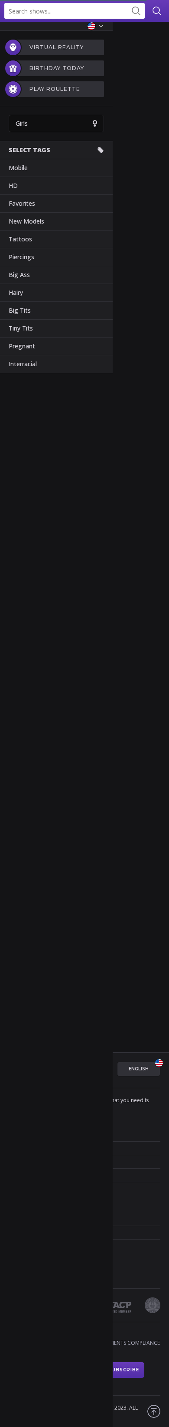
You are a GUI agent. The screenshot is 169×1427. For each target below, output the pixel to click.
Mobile (18, 168)
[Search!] (136, 11)
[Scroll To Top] (153, 1411)
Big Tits (20, 310)
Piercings (21, 257)
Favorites (22, 203)
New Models (26, 221)
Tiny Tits (21, 328)
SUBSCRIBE (123, 1370)
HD (13, 185)
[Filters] (156, 34)
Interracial (23, 364)
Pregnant (22, 346)
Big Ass (19, 275)
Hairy (16, 292)
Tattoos (20, 239)
